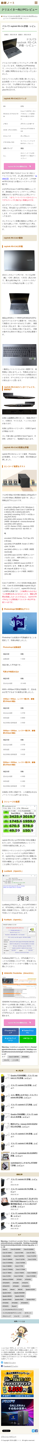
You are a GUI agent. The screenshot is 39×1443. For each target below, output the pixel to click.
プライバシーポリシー (8, 1437)
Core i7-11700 (31, 1256)
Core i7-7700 (19, 1266)
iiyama (5, 1289)
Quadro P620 (31, 1299)
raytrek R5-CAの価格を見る (17, 166)
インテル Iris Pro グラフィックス (12, 1309)
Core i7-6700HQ (8, 1263)
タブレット (28, 1313)
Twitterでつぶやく (28, 1032)
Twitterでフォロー (10, 1363)
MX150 (20, 1289)
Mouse (12, 1289)
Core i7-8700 (7, 1276)
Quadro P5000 (7, 1299)
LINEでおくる (28, 1038)
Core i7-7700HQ (8, 1269)
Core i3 (5, 1249)
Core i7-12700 (20, 1259)
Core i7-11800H (7, 1259)
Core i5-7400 (19, 1253)
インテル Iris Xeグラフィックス (12, 1313)
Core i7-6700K (20, 1263)
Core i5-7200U (7, 1253)
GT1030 (19, 1279)
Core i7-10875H (14, 1057)
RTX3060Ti (24, 1303)
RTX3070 (5, 1306)
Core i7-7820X (19, 1273)
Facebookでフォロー (11, 1366)
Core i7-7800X (7, 1273)
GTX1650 (16, 1286)
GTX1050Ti (6, 1283)
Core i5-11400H (28, 1249)
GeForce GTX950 (8, 1279)
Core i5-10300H (15, 1249)
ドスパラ (6, 1060)
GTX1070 (25, 1283)
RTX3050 (5, 1303)
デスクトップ (7, 1316)
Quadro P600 (19, 1299)
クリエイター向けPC (14, 16)
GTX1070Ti (6, 1286)
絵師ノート (8, 2)
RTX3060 (25, 1057)
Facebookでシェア (11, 1032)
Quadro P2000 (19, 1296)
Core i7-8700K (18, 1276)
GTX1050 (28, 1279)
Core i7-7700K (20, 1269)
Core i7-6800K (7, 1266)
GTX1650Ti (25, 1286)
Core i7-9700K (31, 1276)
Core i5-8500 (7, 1256)
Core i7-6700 (32, 1259)
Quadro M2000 (7, 1296)
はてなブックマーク (10, 1039)
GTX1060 (16, 1283)
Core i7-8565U (31, 1273)
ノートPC (15, 1060)
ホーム (5, 16)
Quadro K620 (7, 1293)
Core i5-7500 (31, 1253)
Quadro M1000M (19, 1293)
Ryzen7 (14, 1306)
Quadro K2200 (30, 1289)
